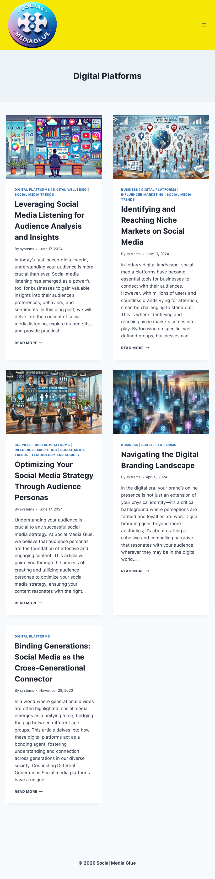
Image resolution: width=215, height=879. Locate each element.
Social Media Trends (34, 194)
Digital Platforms (32, 189)
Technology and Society (55, 455)
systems (27, 249)
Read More (29, 343)
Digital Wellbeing (70, 189)
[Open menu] (204, 25)
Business (129, 189)
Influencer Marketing (142, 194)
